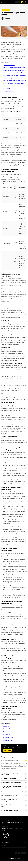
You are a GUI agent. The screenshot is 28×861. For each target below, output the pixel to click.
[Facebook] (16, 853)
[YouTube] (24, 853)
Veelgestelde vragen (9, 91)
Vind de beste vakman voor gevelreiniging (14, 83)
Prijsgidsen (5, 6)
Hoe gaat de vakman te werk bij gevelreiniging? (15, 75)
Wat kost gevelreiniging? (9, 65)
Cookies (20, 855)
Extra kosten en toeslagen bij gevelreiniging (14, 72)
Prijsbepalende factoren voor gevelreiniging (14, 70)
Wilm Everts (7, 18)
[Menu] (25, 2)
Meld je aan (5, 828)
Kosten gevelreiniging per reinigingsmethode (14, 67)
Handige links (8, 88)
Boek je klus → (7, 750)
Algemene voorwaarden (10, 855)
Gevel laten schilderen (8, 737)
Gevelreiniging (6, 726)
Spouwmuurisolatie (7, 740)
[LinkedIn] (22, 853)
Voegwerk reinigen (7, 728)
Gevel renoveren (6, 734)
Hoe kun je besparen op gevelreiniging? (13, 78)
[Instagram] (19, 853)
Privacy (16, 855)
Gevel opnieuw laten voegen (9, 731)
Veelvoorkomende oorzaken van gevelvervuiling (15, 80)
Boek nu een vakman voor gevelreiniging (13, 85)
